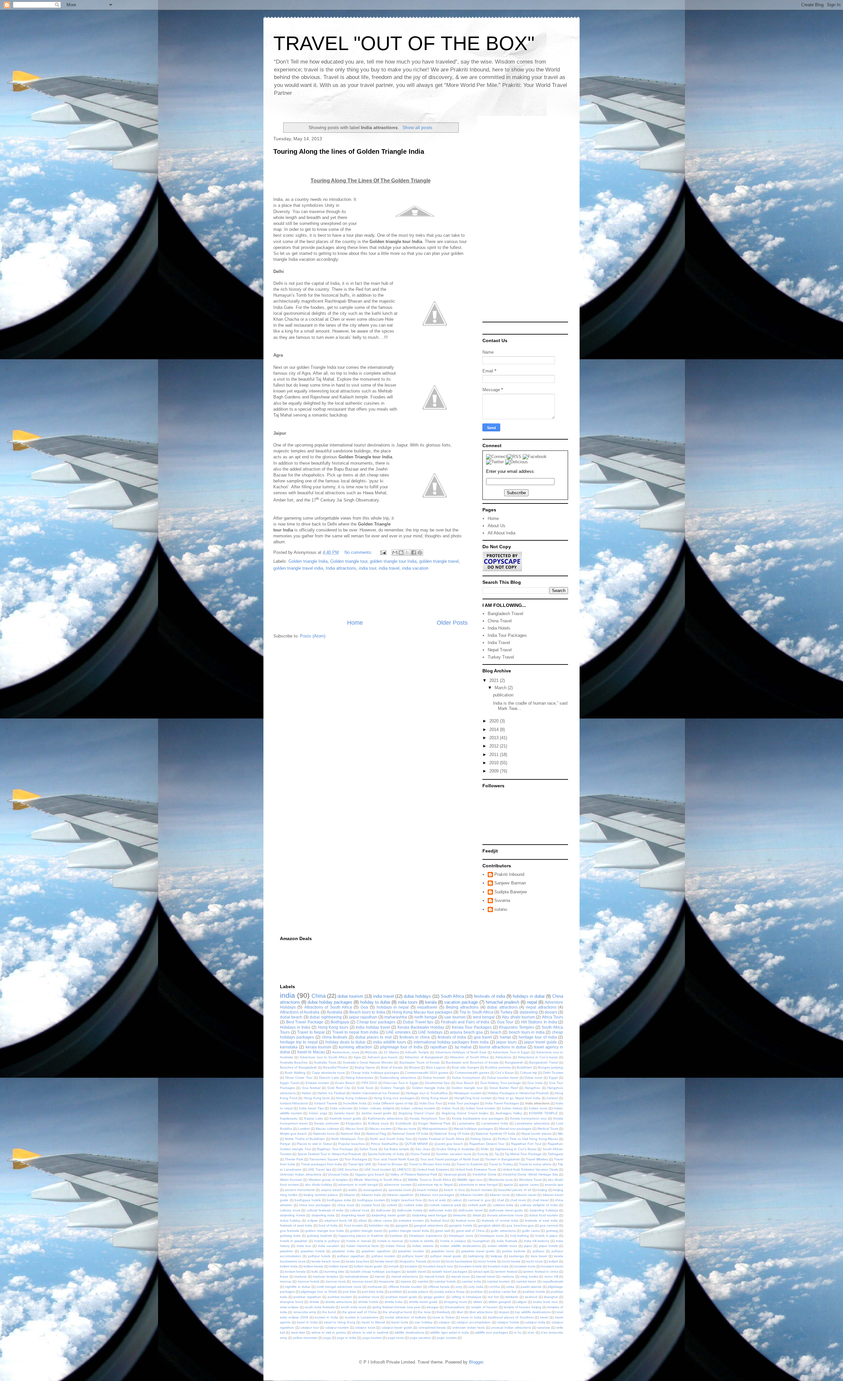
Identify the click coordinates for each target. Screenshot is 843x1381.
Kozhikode (403, 1123)
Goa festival (311, 1088)
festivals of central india (500, 1220)
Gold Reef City (338, 1088)
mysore (405, 1281)
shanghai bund (291, 1302)
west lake (298, 1332)
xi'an (531, 1332)
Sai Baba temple (396, 1149)
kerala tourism (318, 1047)
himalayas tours (491, 1235)
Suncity (482, 1154)
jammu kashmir (513, 1251)
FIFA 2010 (369, 1083)
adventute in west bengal (478, 1184)
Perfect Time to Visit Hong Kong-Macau (528, 1139)
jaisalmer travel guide (478, 1251)
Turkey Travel (501, 657)
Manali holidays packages (473, 1128)
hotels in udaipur (453, 1241)
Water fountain (291, 1179)
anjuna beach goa (466, 1032)
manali (380, 1276)
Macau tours (406, 1128)
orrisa (510, 1286)
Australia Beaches (294, 1062)
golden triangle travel (439, 561)
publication (503, 694)
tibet (460, 1312)
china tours (345, 1205)
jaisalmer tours (442, 1251)
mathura (508, 1276)
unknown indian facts (468, 1327)
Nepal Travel (500, 649)
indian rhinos (395, 1246)
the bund (329, 1312)
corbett (392, 1205)
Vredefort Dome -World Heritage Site (530, 1174)
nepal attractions (541, 1007)
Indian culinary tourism (418, 1108)
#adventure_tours (345, 1052)
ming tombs (529, 1276)
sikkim (477, 1302)
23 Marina (391, 1052)
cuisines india (503, 1205)
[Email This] (395, 552)
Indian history (512, 1108)
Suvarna (502, 900)
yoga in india (346, 1338)
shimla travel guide (423, 1302)
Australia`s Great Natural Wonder (368, 1062)
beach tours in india (527, 1032)
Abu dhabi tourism (518, 1017)
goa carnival (549, 1225)
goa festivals (289, 1230)
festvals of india (452, 1037)
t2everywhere (455, 1307)
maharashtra (395, 1017)
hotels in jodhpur (327, 1241)
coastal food (370, 1205)
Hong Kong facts (317, 1098)
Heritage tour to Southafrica (427, 1093)
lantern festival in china (540, 1271)
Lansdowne (466, 1123)
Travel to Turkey (501, 1164)
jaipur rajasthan (363, 1017)
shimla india (394, 1302)
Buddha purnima (497, 1067)
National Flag (376, 1133)
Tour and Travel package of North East (449, 1159)
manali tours (460, 1276)
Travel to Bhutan (390, 1164)
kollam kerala (313, 1266)
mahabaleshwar (356, 1276)
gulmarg (552, 1230)
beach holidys (427, 1190)
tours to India (471, 1317)
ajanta (508, 1184)
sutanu (500, 909)
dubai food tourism (543, 1215)
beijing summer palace (321, 1195)
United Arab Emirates (433, 1169)
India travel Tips (311, 1108)
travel (544, 1317)
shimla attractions (338, 1302)
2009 (494, 771)
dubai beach (291, 1017)
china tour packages (315, 1205)
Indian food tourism (480, 1108)
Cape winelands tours (328, 1072)
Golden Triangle (392, 1088)
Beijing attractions (462, 1007)
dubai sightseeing (325, 1017)
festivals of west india (296, 1225)
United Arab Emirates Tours (475, 1169)
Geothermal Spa (437, 1083)
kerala (431, 1002)
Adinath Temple (417, 1052)
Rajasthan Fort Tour (526, 1144)
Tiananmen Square (324, 1159)
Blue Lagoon (436, 1067)
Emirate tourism (317, 1083)
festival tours (465, 1220)
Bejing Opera (365, 1067)
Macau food (354, 1128)
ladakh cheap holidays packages (375, 1271)
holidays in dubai (529, 996)
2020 (494, 720)
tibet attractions (481, 1312)
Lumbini (304, 1128)
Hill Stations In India (539, 1022)
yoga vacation (420, 1338)
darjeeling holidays (544, 1210)
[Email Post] (383, 552)
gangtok (401, 1225)
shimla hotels (368, 1302)
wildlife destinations (409, 1332)
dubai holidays (417, 996)
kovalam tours (524, 1266)
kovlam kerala (295, 1271)
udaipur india (535, 1322)
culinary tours (290, 1210)
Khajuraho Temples (516, 1027)
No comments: (359, 552)
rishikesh (511, 1297)
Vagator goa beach (369, 1174)
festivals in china (414, 1037)
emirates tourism (410, 1220)
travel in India (307, 1322)
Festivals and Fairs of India (465, 1022)
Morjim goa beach (293, 1133)
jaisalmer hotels (313, 1251)
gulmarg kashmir (319, 1235)
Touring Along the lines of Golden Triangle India (348, 151)
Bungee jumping (550, 1067)
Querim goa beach (448, 1144)
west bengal (484, 1017)
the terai (424, 1312)
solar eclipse (289, 1307)
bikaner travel (526, 1195)
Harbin (307, 1093)
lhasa (284, 1276)
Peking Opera (480, 1139)
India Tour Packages (507, 635)
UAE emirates (398, 1032)
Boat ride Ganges (465, 1067)
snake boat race (545, 1302)
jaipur (528, 1246)
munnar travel (362, 1281)
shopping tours (455, 1302)
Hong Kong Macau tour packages (422, 1012)
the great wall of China (359, 1312)
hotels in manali (358, 1241)
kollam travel (338, 1266)
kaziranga (516, 1256)
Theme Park (294, 1159)
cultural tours (359, 1210)
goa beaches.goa (519, 1225)
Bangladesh (514, 1062)
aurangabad (372, 1190)
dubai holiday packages (330, 1002)
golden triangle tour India (393, 561)
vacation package (461, 1002)
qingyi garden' (434, 1297)
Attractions (503, 1057)
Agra (357, 1057)
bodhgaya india (339, 1200)
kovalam (411, 1266)
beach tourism (481, 1190)
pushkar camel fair (502, 1291)
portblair (396, 1291)
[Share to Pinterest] (420, 552)
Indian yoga (318, 1113)
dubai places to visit (373, 1037)
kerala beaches (357, 1261)
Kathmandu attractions (385, 1118)
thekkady (443, 1312)
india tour (367, 568)
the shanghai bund (397, 1312)
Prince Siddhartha (384, 1144)
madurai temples (325, 1276)
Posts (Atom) (312, 636)
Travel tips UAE (359, 1164)
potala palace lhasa (449, 1291)
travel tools (399, 1322)
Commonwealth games (472, 1072)
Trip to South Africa (476, 1012)
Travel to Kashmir (469, 1164)
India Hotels (499, 628)
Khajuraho (354, 1123)
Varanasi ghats (455, 1174)
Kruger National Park (434, 1123)
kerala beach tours (326, 1261)
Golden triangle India (308, 561)
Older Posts (452, 622)
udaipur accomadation (473, 1322)
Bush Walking (295, 1072)
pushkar (477, 1291)
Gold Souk (365, 1088)
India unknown (341, 1108)
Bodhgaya (340, 1022)
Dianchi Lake (329, 1077)
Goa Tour (505, 1022)
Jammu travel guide (376, 1113)
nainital (423, 1281)
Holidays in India (295, 1027)
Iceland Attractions (294, 1103)
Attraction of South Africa (469, 1057)
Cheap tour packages (376, 1022)
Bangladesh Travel (505, 613)
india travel (389, 568)
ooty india (475, 1286)
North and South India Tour (391, 1139)
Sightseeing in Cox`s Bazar (515, 1149)
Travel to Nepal (311, 1032)
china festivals (334, 1037)
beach (496, 1032)
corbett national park (445, 1205)
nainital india (471, 1281)
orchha (494, 1286)
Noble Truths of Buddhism (305, 1139)
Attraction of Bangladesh (424, 1057)
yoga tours (396, 1338)
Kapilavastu (289, 1118)
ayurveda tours (399, 1190)
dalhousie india (440, 1210)
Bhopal (414, 1067)
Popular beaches (351, 1144)
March (501, 687)
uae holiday (423, 1322)
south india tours (353, 1307)
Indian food (450, 1108)
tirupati (504, 1312)
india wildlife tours (389, 1042)
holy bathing (519, 1235)
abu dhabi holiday (318, 1184)
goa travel (483, 1037)
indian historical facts (362, 1246)
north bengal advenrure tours (338, 1286)
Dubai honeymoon (466, 1077)
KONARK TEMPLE (543, 1113)
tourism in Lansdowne (362, 1317)
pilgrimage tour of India (401, 1047)
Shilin (484, 1149)
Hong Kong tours (333, 1027)
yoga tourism (372, 1338)
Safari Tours (368, 1149)
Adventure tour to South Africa (323, 1057)
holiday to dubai (375, 1002)
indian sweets (422, 1246)
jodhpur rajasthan (350, 1256)
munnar (285, 1281)
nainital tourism (498, 1281)
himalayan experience (426, 1235)
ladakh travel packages (449, 1271)
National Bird (350, 1133)
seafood (531, 1297)
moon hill (551, 1276)
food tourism (353, 1225)
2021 (494, 680)
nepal (532, 1002)
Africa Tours (552, 1017)
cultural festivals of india (325, 1210)
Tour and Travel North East (393, 1159)
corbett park (477, 1205)
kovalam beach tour (438, 1266)
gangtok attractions (428, 1225)
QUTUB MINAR (416, 1144)
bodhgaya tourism (371, 1200)
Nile (560, 1133)
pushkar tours (368, 1297)
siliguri (522, 1302)
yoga (327, 1338)
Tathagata (555, 1154)
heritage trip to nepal (299, 1042)
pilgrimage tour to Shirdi (319, 1291)
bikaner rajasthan (400, 1195)
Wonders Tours (530, 1179)
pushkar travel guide (401, 1297)
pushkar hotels (534, 1291)
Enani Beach (345, 1083)
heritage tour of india (538, 1037)
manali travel (485, 1276)
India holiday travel (373, 1027)
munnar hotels (308, 1281)
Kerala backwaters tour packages (477, 1118)
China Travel (500, 620)
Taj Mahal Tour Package (523, 1154)
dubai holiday (290, 1220)
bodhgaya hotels (308, 1200)
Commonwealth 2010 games (427, 1072)
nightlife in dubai (297, 1286)
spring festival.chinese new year (396, 1307)
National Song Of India (452, 1133)
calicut (457, 1200)
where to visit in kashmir (370, 1332)
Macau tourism (380, 1128)
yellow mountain (305, 1338)
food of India (328, 1225)
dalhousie (383, 1210)
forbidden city (379, 1225)
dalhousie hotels (409, 1210)
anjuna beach (331, 1190)
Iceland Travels (325, 1103)
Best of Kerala (392, 1067)
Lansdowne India (494, 1123)
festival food (439, 1220)
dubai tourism (350, 996)
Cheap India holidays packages (375, 1072)
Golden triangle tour (348, 561)
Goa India (535, 1083)
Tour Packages (355, 1159)
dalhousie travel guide (506, 1210)
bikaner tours (499, 1195)
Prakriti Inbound (509, 874)
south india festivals (320, 1307)
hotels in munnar (390, 1241)
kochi (436, 1261)
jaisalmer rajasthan (376, 1251)
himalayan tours (461, 1235)
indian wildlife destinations (460, 1246)
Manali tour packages (515, 1128)
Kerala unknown (326, 1123)
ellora (363, 1220)
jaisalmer (286, 1251)
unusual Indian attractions (511, 1327)
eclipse (312, 1220)
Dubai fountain (434, 1077)
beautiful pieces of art (514, 1190)
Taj (497, 1154)
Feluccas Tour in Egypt (401, 1083)
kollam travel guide (368, 1266)
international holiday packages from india (451, 1042)
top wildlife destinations (532, 1312)
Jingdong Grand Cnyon (416, 1113)
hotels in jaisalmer (294, 1241)
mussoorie (386, 1281)
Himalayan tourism (467, 1093)
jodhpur (538, 1251)
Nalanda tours (324, 1133)
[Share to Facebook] (413, 552)
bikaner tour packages (437, 1195)
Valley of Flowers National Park (413, 1174)
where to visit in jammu (329, 1332)
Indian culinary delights (376, 1108)
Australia (334, 1012)
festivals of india (489, 996)
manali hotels (434, 1276)
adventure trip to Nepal (435, 1184)
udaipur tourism (337, 1327)
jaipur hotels (548, 1246)
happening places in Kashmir (361, 1235)
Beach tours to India (367, 1012)
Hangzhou (532, 1088)
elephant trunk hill (338, 1220)
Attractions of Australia (299, 1012)
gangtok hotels (460, 1225)
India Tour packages (463, 1103)
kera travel (539, 1256)
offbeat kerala (438, 1286)
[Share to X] (407, 552)
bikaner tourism (471, 1195)
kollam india (289, 1266)
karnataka (289, 1047)
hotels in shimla (422, 1241)
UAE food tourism (377, 1169)
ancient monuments (300, 1190)
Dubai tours (533, 1077)
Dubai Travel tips (418, 1022)
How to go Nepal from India (519, 1098)
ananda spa (554, 1184)
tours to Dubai (443, 1317)
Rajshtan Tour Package (335, 1149)
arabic (352, 1190)
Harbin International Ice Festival (375, 1093)
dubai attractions (502, 1007)
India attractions (341, 568)
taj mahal (463, 1047)
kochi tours (534, 1261)
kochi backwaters (459, 1261)
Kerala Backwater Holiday (420, 1027)
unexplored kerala (432, 1327)
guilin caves (531, 1230)
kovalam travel (552, 1266)
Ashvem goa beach (382, 1057)
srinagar (432, 1307)
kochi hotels (487, 1261)
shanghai (551, 1297)
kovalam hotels (470, 1266)
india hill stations (537, 1241)
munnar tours (336, 1281)
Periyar (285, 1144)
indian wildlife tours (502, 1246)
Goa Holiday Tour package (500, 1083)
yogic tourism (447, 1338)
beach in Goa (454, 1190)
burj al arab (437, 1200)
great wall (442, 1230)
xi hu (517, 1332)
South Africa (452, 996)
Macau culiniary (327, 1128)
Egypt (553, 1077)
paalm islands (531, 1286)
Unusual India (338, 1174)
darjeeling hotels (292, 1215)
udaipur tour (309, 1327)
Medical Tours (547, 1128)
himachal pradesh (502, 1002)
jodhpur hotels (319, 1256)
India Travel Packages (502, 1103)
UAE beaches (347, 1169)
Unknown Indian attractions (300, 1174)
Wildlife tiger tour (469, 1179)
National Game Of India (410, 1133)
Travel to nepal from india (355, 1032)
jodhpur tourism (383, 1256)
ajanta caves (528, 1184)
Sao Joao (422, 1149)
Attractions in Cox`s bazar (538, 1057)
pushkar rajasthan (307, 1297)
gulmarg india (290, 1235)
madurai (300, 1276)
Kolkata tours (378, 1123)
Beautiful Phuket (335, 1067)
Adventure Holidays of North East (461, 1052)
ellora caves (382, 1220)
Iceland (552, 1098)
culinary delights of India (539, 1205)
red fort (493, 1297)
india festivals (507, 1241)
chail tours (518, 1200)
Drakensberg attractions (398, 1077)
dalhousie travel (470, 1210)
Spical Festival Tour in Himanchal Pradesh (329, 1154)
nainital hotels (444, 1281)
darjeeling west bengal (429, 1215)
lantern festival (506, 1271)
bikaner (349, 1195)
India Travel (499, 642)
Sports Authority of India (385, 1154)
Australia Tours (325, 1062)
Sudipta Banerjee (510, 891)
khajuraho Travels (412, 1261)
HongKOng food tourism (473, 1098)
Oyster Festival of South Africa (441, 1139)
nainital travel (526, 1281)
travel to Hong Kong (339, 1322)
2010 (494, 762)
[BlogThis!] (401, 552)
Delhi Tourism (553, 1072)
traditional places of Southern (511, 1317)
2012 (494, 746)
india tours (408, 1002)
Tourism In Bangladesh (502, 1159)
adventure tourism (397, 1184)
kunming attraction (355, 1047)
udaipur (444, 1322)
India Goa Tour (430, 1103)
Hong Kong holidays (351, 1098)
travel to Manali (373, 1322)
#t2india (371, 1052)
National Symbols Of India (495, 1133)
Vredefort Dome (484, 1174)
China (319, 996)
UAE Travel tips (319, 1169)
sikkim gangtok (499, 1302)
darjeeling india (323, 1215)
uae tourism (454, 1017)
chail (500, 1200)
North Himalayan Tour (347, 1139)
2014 (494, 729)
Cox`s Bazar (504, 1072)
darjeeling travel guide (388, 1215)
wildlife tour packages (491, 1332)
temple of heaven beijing (522, 1307)
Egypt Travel (289, 1083)
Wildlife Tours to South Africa (429, 1179)
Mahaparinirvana (435, 1128)
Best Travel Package (304, 1022)
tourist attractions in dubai (502, 1047)
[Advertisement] (393, 595)
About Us (496, 525)
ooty (458, 1286)
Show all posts (417, 127)
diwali (477, 1215)
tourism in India (326, 1317)
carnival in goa (479, 1200)
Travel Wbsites (537, 1159)
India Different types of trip (393, 1103)
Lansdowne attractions (532, 1123)
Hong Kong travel (434, 1098)
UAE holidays (430, 1032)
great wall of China (470, 1230)
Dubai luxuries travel (502, 1077)
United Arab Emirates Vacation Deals (530, 1169)
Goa (364, 1007)
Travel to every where (535, 1164)
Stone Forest (420, 1154)
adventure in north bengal (358, 1184)
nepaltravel (427, 1007)
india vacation (415, 568)
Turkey (506, 1012)
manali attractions (404, 1276)
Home (355, 622)
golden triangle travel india (298, 568)
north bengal (425, 1017)
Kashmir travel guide (345, 1118)
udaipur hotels (508, 1322)
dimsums (459, 1215)
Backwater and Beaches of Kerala (472, 1062)
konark (394, 1266)
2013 (494, 737)
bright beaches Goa (406, 1200)
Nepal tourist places (536, 1133)
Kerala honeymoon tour (528, 1118)
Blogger (476, 1362)
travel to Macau (311, 1052)
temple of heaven (484, 1307)
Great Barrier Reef (503, 1088)
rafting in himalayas (466, 1297)
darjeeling (529, 1012)
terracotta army (304, 1312)
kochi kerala (511, 1261)
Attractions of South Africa (328, 1007)
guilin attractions (503, 1230)
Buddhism (524, 1067)
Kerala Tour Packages (472, 1027)
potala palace (418, 1291)
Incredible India (355, 1103)
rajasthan (438, 1047)
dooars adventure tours (505, 1215)
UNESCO (404, 1169)
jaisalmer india (343, 1251)
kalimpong (476, 1256)
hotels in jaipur (546, 1235)
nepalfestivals (552, 1281)
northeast (374, 1286)
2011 (494, 754)
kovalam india (498, 1266)
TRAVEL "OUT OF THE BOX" (403, 43)
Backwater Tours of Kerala (419, 1062)
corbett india (413, 1205)
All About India (501, 532)
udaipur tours (365, 1327)
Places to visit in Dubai (314, 1144)
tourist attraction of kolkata (405, 1317)
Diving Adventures (359, 1077)
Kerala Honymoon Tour (427, 1118)
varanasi (543, 1327)
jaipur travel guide (540, 1042)
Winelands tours (500, 1179)
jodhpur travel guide (445, 1256)
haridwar (396, 1235)
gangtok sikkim (489, 1225)
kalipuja (496, 1256)
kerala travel (384, 1261)
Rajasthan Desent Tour (486, 1144)
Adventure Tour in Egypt (511, 1052)
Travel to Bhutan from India (429, 1164)
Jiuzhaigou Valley (508, 1113)
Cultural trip (528, 1072)
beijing (542, 1190)
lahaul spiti (481, 1271)
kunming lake (334, 1271)
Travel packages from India (321, 1164)
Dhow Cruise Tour (299, 1077)
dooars (551, 1012)
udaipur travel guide (397, 1327)
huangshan (481, 1241)
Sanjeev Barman (510, 882)
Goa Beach (465, 1083)
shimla (314, 1302)
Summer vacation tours (453, 1154)
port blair (349, 1291)
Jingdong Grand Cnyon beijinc (465, 1113)
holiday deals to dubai (345, 1042)
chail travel (540, 1200)
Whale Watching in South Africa (378, 1179)
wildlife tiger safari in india (449, 1332)
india (287, 995)
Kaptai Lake (313, 1118)
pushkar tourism (340, 1297)
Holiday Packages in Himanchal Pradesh (518, 1093)
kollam (553, 1261)
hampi (505, 1037)
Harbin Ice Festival (331, 1093)
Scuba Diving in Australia (455, 1149)
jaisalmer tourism (411, 1251)
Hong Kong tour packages (394, 1098)
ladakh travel (416, 1271)
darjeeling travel (353, 1215)
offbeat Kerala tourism (405, 1286)
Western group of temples (328, 1179)
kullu (315, 1271)
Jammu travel (344, 1113)
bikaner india (371, 1195)
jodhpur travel (412, 1256)
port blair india (372, 1291)
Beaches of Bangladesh (298, 1067)
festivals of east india (541, 1220)
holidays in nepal (393, 1007)
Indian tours (538, 1108)
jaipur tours (506, 1042)
